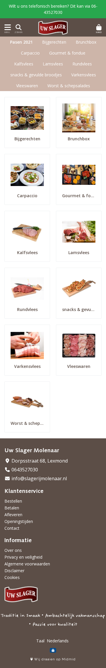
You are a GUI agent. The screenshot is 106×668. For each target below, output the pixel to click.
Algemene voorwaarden (27, 564)
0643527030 (24, 469)
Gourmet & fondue (67, 53)
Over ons (13, 550)
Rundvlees (82, 64)
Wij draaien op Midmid (54, 659)
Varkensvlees (83, 75)
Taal (40, 641)
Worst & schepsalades (68, 85)
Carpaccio (30, 53)
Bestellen (13, 501)
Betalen (11, 508)
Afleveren (13, 514)
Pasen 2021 (21, 42)
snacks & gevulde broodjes (36, 75)
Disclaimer (14, 570)
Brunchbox (86, 42)
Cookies (12, 577)
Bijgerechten (54, 42)
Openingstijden (18, 521)
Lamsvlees (53, 64)
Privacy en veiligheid (23, 557)
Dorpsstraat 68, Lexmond (39, 461)
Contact (11, 528)
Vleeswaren (27, 85)
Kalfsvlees (23, 64)
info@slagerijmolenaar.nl (38, 478)
